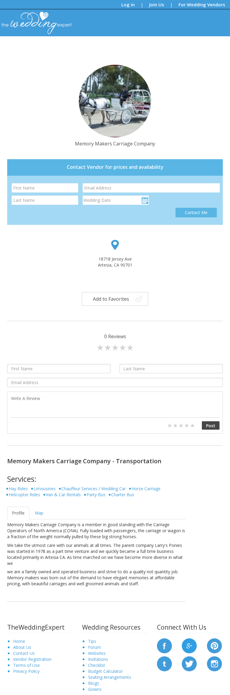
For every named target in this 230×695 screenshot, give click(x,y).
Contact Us (24, 653)
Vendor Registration (32, 659)
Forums (110, 46)
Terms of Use (26, 665)
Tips (75, 46)
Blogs (91, 46)
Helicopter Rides (24, 494)
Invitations (98, 659)
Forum (94, 647)
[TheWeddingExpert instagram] (214, 663)
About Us (22, 647)
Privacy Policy (26, 671)
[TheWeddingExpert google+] (189, 645)
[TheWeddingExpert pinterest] (214, 645)
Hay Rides (18, 488)
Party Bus (96, 494)
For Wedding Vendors (201, 4)
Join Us (156, 4)
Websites (97, 653)
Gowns (95, 689)
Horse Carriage (146, 488)
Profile (18, 513)
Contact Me (196, 212)
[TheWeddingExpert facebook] (164, 645)
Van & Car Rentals (63, 494)
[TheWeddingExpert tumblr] (164, 663)
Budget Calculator (105, 671)
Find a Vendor (168, 46)
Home (19, 641)
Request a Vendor (204, 46)
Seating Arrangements (109, 677)
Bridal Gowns (136, 46)
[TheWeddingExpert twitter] (189, 663)
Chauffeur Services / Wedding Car (93, 488)
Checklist (96, 665)
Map (39, 513)
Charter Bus (122, 494)
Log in (128, 4)
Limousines (45, 488)
